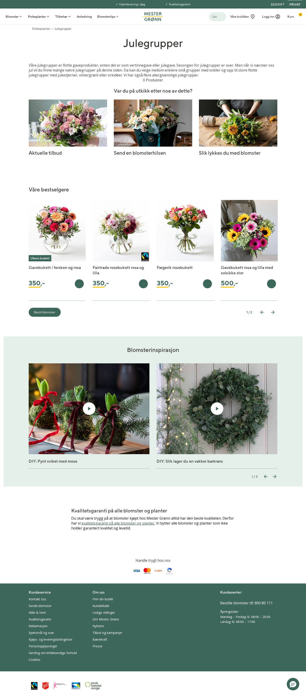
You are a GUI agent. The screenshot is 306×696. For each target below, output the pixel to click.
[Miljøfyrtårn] (76, 686)
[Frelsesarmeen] (45, 686)
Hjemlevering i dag (132, 4)
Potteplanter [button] (37, 16)
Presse (97, 646)
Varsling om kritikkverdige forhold (53, 653)
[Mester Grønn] (153, 16)
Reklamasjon (38, 626)
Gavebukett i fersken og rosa (55, 267)
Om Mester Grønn (106, 619)
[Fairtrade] (34, 686)
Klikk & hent (37, 612)
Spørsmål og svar (41, 633)
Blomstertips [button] (106, 16)
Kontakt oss (37, 599)
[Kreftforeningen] (60, 686)
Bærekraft (100, 639)
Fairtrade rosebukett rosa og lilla (118, 270)
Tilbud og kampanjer (107, 633)
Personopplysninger (43, 646)
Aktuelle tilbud (45, 153)
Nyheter (98, 626)
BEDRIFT (277, 4)
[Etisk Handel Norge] (93, 686)
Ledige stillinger (104, 612)
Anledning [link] (84, 16)
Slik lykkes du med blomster (230, 153)
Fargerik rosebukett (175, 267)
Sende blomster (40, 606)
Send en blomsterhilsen (140, 153)
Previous (262, 312)
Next (272, 312)
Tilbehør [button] (61, 16)
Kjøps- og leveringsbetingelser (50, 639)
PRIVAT (294, 4)
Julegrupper (62, 28)
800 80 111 (264, 603)
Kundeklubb (101, 606)
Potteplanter (41, 28)
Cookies (34, 659)
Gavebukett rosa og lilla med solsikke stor (247, 270)
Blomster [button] (12, 16)
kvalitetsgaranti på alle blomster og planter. (118, 523)
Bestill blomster (44, 312)
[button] (271, 16)
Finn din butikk (103, 599)
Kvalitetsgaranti (179, 4)
